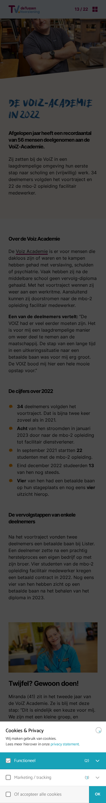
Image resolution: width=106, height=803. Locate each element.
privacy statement (65, 744)
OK (97, 794)
